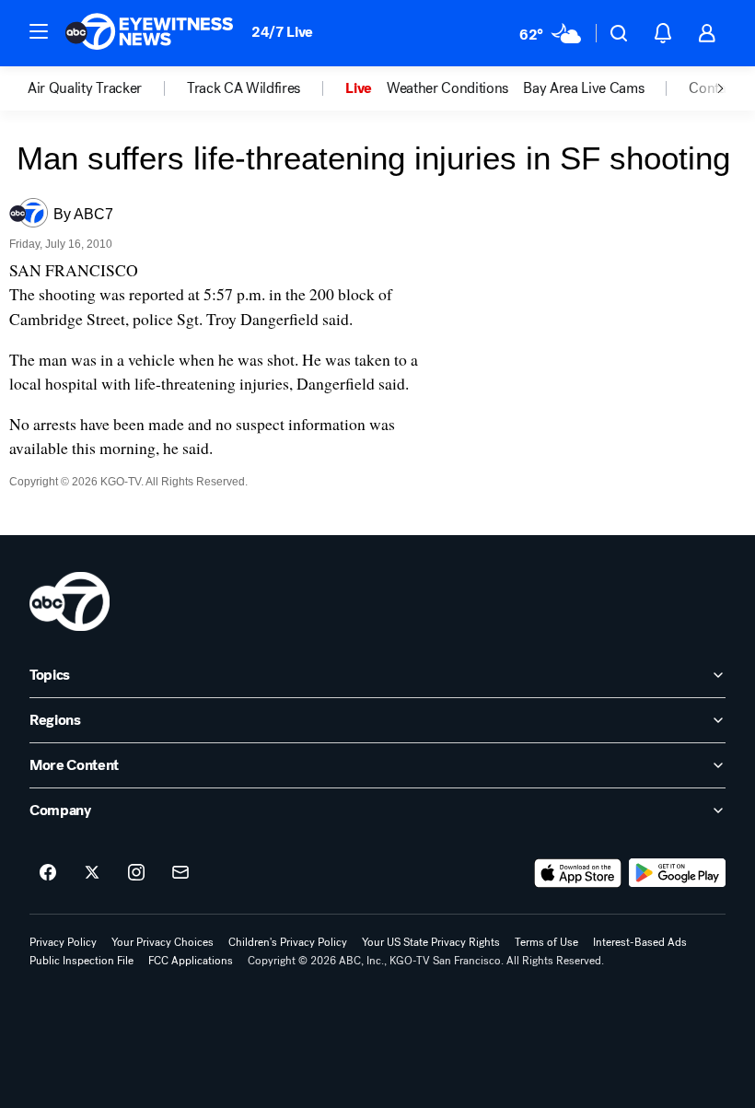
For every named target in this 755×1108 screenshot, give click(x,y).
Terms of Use (546, 942)
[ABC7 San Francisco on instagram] (136, 873)
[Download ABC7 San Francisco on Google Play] (677, 873)
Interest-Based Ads (640, 942)
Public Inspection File (81, 960)
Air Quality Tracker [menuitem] (85, 88)
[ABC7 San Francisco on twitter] (92, 873)
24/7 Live (282, 31)
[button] (38, 31)
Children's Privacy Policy (287, 942)
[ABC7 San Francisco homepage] (149, 33)
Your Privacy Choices (162, 942)
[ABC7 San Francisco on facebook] (47, 873)
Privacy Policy (63, 942)
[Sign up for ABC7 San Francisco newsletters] (180, 873)
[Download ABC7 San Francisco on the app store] (578, 873)
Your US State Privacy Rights (431, 942)
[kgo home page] (69, 601)
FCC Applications (190, 960)
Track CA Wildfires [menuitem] (243, 88)
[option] (107, 88)
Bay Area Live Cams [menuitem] (583, 88)
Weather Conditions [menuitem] (447, 88)
